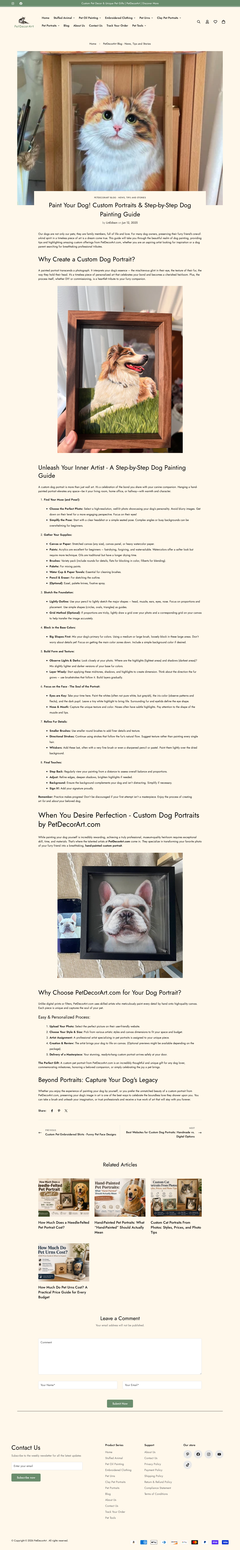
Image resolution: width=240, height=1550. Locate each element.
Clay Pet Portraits (167, 18)
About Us (79, 26)
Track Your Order (117, 26)
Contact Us (95, 26)
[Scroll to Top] (233, 1531)
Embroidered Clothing (118, 18)
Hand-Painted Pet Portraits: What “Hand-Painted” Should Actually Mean (119, 1227)
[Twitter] (66, 1110)
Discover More (150, 3)
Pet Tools (137, 26)
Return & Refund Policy (158, 1482)
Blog (66, 26)
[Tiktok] (187, 1465)
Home (45, 18)
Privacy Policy (152, 1464)
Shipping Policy (153, 1476)
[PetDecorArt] (24, 22)
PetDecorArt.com (119, 841)
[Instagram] (12, 3)
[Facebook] (21, 3)
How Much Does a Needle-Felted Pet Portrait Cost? (63, 1225)
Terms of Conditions (156, 1494)
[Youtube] (219, 1454)
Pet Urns (145, 18)
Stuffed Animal (63, 18)
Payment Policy (153, 1470)
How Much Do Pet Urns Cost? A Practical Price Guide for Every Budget (62, 1292)
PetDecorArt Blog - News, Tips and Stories (127, 44)
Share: (42, 1111)
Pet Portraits (49, 26)
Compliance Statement (157, 1488)
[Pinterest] (59, 1110)
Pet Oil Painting (88, 18)
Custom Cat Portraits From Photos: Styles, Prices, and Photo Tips (176, 1227)
